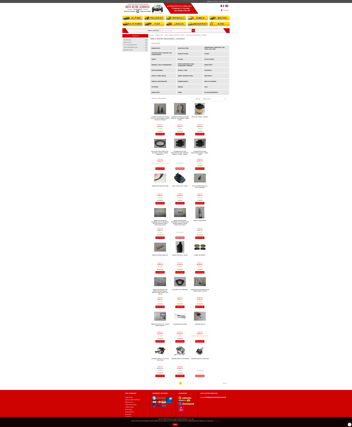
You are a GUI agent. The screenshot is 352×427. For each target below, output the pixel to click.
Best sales (128, 414)
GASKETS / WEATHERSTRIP (159, 81)
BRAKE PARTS (208, 65)
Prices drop (128, 409)
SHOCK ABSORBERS (157, 70)
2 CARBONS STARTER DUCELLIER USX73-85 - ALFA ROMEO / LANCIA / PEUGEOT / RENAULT (160, 118)
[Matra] (219, 18)
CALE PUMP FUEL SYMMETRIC (180, 289)
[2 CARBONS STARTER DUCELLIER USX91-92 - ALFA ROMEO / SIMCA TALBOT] (180, 109)
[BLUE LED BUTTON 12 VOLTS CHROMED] (199, 178)
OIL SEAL (180, 59)
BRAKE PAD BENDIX (200, 255)
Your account (223, 1)
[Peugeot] (154, 18)
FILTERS (206, 54)
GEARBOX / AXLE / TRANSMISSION (162, 65)
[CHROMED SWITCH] (160, 351)
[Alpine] (132, 18)
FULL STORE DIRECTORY (130, 45)
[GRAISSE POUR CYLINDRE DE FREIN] (199, 212)
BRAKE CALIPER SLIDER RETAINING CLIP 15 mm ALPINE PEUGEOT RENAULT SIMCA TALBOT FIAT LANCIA (160, 223)
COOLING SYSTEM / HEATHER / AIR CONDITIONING (162, 53)
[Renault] (176, 18)
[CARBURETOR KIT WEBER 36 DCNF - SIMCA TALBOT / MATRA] (199, 282)
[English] (226, 6)
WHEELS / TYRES (182, 70)
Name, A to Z (214, 99)
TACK (206, 87)
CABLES (154, 59)
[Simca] (198, 18)
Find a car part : (154, 30)
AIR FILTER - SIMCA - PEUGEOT (200, 117)
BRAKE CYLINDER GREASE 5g (160, 255)
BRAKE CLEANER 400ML (200, 220)
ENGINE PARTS (156, 48)
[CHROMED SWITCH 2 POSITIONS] (180, 351)
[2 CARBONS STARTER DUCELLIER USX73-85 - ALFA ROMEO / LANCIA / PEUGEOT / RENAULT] (160, 109)
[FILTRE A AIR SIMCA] (199, 109)
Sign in (216, 1)
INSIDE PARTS (156, 92)
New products (129, 412)
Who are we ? (129, 402)
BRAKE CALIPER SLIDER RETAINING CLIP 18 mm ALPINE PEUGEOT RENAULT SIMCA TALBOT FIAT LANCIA (180, 223)
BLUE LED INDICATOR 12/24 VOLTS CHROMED (200, 186)
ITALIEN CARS (127, 40)
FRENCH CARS (127, 42)
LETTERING (155, 87)
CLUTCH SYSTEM (209, 59)
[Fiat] (154, 24)
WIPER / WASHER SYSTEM (185, 76)
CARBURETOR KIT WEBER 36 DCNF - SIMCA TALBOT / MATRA (200, 290)
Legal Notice (129, 397)
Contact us (128, 417)
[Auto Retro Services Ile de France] (137, 8)
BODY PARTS (208, 76)
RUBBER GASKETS (183, 81)
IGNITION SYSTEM (183, 48)
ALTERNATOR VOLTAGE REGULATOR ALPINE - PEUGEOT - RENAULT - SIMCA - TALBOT (180, 153)
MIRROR (180, 87)
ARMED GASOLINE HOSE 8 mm (160, 186)
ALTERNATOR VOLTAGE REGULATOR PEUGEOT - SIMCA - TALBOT (200, 153)
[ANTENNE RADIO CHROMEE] (180, 316)
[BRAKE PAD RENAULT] (199, 247)
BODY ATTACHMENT (210, 81)
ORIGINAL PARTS (128, 50)
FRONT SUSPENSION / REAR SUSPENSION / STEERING (186, 64)
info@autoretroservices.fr (215, 397)
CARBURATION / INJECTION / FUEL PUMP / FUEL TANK (214, 48)
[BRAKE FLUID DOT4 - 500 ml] (180, 247)
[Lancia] (176, 24)
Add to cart (160, 134)
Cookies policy (129, 407)
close (175, 424)
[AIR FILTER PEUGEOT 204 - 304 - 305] (160, 143)
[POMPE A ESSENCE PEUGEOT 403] (160, 178)
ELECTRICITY (208, 70)
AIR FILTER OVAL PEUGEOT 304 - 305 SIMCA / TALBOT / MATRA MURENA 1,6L (160, 153)
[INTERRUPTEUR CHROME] (199, 316)
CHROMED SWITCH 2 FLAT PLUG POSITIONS (160, 359)
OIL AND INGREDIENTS (211, 92)
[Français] (222, 6)
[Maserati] (198, 24)
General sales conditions (132, 400)
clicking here (216, 421)
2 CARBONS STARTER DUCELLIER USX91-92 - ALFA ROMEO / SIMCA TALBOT (180, 118)
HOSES (180, 92)
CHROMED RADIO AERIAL (180, 324)
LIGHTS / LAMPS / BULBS (159, 76)
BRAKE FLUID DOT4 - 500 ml (180, 255)
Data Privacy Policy (130, 404)
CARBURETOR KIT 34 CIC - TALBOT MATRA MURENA (160, 324)
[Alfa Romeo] (132, 24)
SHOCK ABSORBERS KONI (131, 47)
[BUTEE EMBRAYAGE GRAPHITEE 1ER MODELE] (180, 178)
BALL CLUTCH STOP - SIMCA (180, 186)
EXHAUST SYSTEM (183, 54)
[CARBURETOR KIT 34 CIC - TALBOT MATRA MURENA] (160, 316)
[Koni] (219, 24)
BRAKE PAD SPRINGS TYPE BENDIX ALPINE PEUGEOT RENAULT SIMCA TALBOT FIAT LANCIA (160, 292)
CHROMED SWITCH (200, 324)
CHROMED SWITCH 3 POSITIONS (200, 358)
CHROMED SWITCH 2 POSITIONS (180, 358)
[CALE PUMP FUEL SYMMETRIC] (180, 282)
